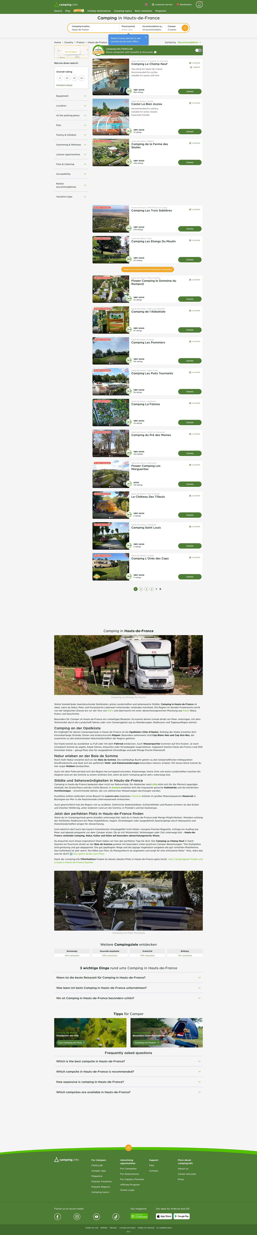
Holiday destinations (99, 10)
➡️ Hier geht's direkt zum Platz (87, 853)
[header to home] (66, 4)
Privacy (113, 1228)
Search (58, 10)
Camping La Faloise (145, 404)
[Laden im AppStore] (164, 1216)
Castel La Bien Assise (146, 104)
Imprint (104, 1228)
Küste (186, 710)
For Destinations (129, 1173)
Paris (110, 710)
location (196, 63)
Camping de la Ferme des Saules (149, 145)
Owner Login (127, 1190)
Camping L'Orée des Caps (150, 558)
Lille (154, 784)
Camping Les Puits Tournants (152, 373)
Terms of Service (146, 1228)
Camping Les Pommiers (148, 342)
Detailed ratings (64, 85)
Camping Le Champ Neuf (149, 63)
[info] (155, 52)
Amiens (116, 787)
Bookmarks (186, 4)
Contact (153, 1170)
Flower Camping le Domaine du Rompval (153, 282)
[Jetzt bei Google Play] (182, 1216)
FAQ (151, 1165)
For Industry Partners (132, 1179)
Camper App (98, 1170)
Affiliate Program (130, 1184)
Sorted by (170, 42)
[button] (94, 28)
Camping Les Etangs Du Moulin (153, 241)
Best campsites (143, 10)
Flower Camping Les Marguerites (145, 467)
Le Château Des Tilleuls (148, 496)
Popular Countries (101, 1181)
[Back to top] (128, 1147)
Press (181, 1179)
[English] (146, 4)
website (196, 67)
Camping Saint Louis (146, 527)
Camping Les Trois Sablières (151, 210)
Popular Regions (100, 1186)
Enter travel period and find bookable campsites (147, 269)
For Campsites (128, 1168)
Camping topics (123, 10)
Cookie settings (127, 1228)
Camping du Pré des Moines (151, 435)
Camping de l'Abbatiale (148, 311)
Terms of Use (91, 1228)
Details (189, 91)
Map (67, 10)
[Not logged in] (199, 4)
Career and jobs (187, 1173)
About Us (183, 1168)
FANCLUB (97, 1165)
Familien (136, 796)
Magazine (160, 10)
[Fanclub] (78, 10)
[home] (66, 1159)
